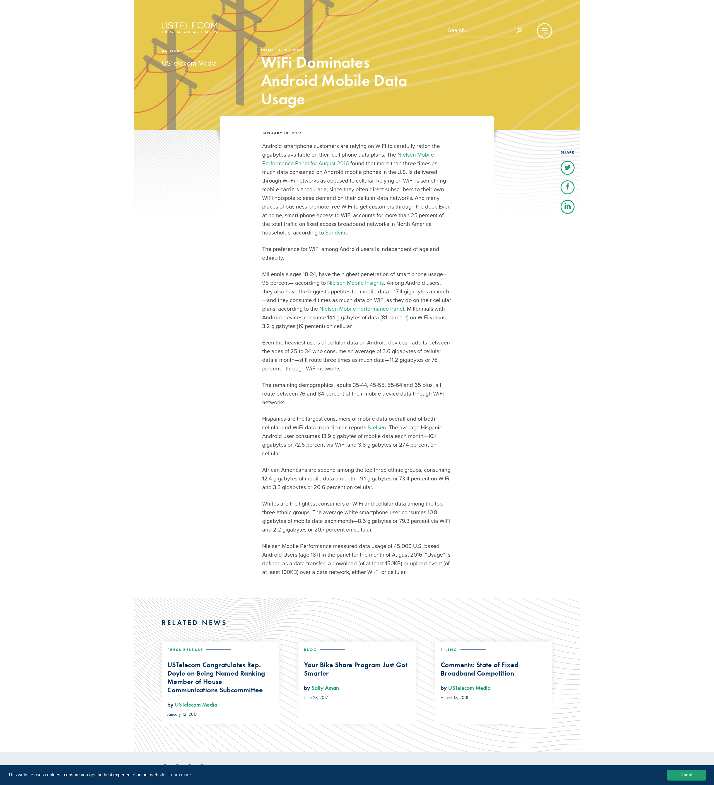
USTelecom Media (196, 704)
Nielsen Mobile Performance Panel (361, 309)
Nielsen (377, 427)
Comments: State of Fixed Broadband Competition (479, 669)
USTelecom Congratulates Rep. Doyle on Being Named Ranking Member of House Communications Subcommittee (216, 677)
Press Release (185, 649)
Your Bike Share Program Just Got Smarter (355, 669)
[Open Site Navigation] (544, 31)
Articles (294, 49)
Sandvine (336, 232)
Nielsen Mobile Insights (355, 283)
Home (267, 49)
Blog (310, 649)
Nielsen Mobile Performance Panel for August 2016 (348, 158)
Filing (449, 649)
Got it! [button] (687, 775)
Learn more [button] (179, 774)
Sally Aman (325, 687)
